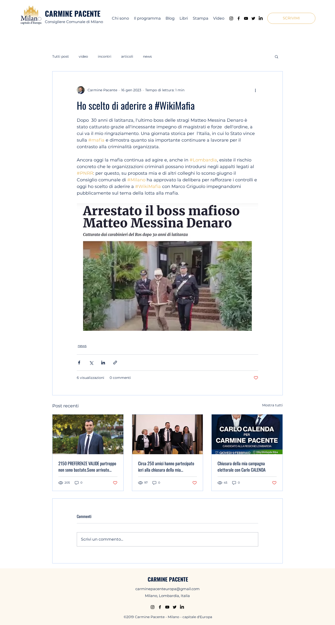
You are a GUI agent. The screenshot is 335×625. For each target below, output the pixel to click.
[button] (291, 18)
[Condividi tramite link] (115, 362)
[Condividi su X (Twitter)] (91, 362)
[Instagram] (231, 18)
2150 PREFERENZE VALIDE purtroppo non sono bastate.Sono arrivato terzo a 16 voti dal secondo (87, 466)
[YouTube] (246, 18)
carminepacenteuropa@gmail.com (167, 588)
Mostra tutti (272, 405)
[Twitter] (253, 18)
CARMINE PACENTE (72, 13)
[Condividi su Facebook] (79, 362)
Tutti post (60, 56)
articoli (127, 56)
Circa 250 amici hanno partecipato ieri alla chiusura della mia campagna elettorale (166, 466)
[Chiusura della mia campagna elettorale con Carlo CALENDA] (247, 434)
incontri (104, 56)
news (147, 56)
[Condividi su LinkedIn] (103, 362)
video (83, 56)
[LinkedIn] (260, 18)
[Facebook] (238, 18)
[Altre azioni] (255, 90)
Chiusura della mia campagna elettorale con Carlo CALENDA (242, 466)
